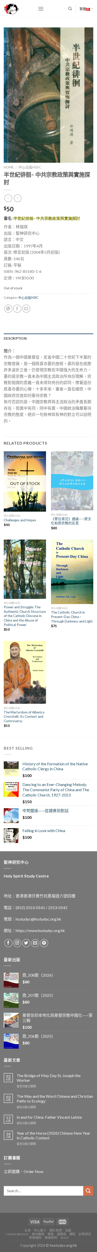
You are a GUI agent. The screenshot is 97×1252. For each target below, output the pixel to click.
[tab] (48, 338)
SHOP (64, 1238)
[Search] (70, 8)
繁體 (83, 9)
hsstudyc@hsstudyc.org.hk (38, 919)
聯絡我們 (51, 1238)
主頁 (27, 1230)
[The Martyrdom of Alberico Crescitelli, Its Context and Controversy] (25, 672)
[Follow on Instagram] (17, 943)
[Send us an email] (35, 943)
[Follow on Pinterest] (44, 943)
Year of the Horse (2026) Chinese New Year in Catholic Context (53, 1135)
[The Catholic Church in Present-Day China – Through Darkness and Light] (72, 572)
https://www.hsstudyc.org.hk (40, 930)
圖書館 (61, 1234)
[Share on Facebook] (17, 309)
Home (9, 167)
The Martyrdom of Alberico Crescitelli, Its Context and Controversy (24, 716)
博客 (51, 1234)
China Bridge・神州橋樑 (25, 1234)
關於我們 (55, 1230)
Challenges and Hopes (20, 520)
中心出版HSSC (29, 167)
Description (15, 338)
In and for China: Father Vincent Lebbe (49, 1117)
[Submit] (88, 1191)
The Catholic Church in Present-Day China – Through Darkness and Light (72, 616)
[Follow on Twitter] (26, 943)
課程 (72, 1234)
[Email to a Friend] (26, 309)
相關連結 (35, 1238)
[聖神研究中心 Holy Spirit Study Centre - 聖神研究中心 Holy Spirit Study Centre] (17, 8)
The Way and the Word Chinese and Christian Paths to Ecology (55, 1098)
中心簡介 (40, 1230)
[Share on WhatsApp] (8, 309)
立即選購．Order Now (23, 1171)
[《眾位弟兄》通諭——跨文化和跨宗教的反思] (72, 481)
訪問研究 (85, 1234)
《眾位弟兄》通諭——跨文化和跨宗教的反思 (71, 521)
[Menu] (41, 8)
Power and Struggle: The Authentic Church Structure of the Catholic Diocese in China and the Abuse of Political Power (25, 616)
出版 (68, 1230)
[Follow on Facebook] (8, 943)
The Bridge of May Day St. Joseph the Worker (49, 1078)
